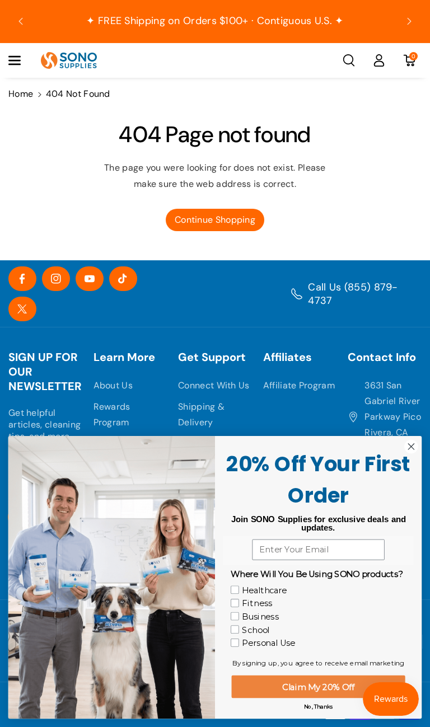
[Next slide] (409, 21)
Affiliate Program (299, 385)
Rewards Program (112, 414)
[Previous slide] (20, 21)
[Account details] (379, 60)
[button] (20, 60)
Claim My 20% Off (318, 687)
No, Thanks (318, 706)
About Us (113, 385)
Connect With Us (214, 385)
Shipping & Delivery (201, 414)
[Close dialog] (411, 446)
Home (20, 94)
